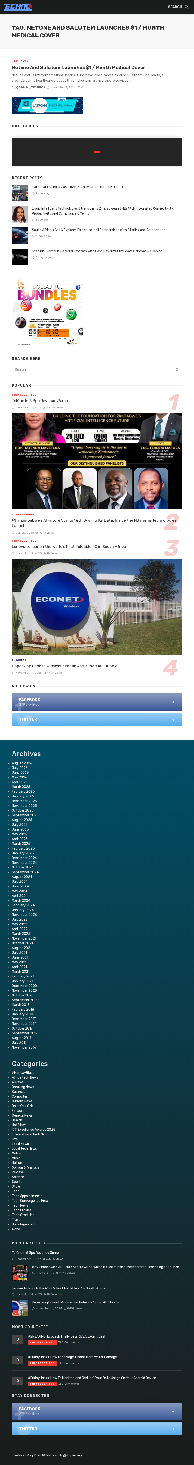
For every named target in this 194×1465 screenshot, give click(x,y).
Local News (20, 1144)
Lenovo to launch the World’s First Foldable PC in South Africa (69, 546)
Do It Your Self (23, 1106)
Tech (15, 1191)
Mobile (16, 1153)
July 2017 (19, 1043)
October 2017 (22, 1028)
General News (22, 1115)
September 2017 (25, 1033)
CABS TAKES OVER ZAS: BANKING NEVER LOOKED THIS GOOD (77, 187)
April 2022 (20, 929)
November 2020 (24, 991)
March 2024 (21, 901)
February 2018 (23, 1010)
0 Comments (70, 1342)
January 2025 (23, 853)
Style (16, 1187)
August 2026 (22, 763)
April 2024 (20, 896)
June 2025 (20, 829)
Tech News (20, 60)
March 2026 (21, 787)
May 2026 (19, 777)
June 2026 (20, 773)
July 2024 (20, 882)
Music (16, 1158)
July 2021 (19, 953)
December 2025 (24, 801)
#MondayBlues (23, 1073)
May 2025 (19, 834)
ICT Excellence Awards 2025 (33, 1130)
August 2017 (21, 1038)
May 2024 (19, 891)
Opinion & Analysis (25, 1168)
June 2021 (20, 957)
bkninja (77, 1455)
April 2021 (19, 967)
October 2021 (22, 943)
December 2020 (24, 986)
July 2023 (20, 920)
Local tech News (24, 1149)
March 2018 (21, 1005)
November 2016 (24, 1047)
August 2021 (21, 948)
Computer (19, 1096)
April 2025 (20, 839)
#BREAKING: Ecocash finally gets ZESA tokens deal (66, 1336)
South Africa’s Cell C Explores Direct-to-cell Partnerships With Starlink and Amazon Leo (98, 230)
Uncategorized (24, 394)
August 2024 (22, 877)
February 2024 (23, 905)
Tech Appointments (27, 1196)
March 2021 (21, 972)
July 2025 (20, 825)
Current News (23, 514)
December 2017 (24, 1019)
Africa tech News (25, 1078)
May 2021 (19, 962)
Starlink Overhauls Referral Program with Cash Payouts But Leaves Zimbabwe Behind (97, 251)
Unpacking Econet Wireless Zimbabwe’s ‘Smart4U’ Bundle (64, 666)
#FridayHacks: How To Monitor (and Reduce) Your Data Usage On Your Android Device (92, 1378)
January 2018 (22, 1014)
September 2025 (25, 815)
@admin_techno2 (30, 87)
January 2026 (23, 796)
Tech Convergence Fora (30, 1201)
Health (17, 1120)
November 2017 (24, 1024)
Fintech (18, 1111)
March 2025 (21, 844)
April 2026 (20, 782)
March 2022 (21, 934)
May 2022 (19, 924)
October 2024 (23, 867)
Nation (17, 1163)
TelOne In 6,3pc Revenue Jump (40, 400)
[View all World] (97, 152)
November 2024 (24, 863)
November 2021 (24, 938)
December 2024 (24, 858)
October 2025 (23, 811)
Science (18, 1177)
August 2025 (22, 820)
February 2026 (23, 792)
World (16, 1229)
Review (17, 1172)
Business (19, 660)
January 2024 (23, 910)
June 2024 (20, 886)
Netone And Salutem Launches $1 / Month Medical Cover (78, 67)
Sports (17, 1182)
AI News (18, 1082)
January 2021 (22, 981)
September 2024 (25, 872)
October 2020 (23, 995)
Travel (16, 1220)
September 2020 (25, 1000)
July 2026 (20, 768)
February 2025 (23, 848)
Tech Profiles (21, 1210)
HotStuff (19, 1125)
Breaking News (23, 1087)
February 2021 (23, 976)
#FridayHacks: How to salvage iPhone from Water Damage (72, 1357)
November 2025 (24, 806)
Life (15, 1139)
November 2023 (24, 915)
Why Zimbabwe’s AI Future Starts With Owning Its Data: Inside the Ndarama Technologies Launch (94, 523)
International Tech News (30, 1134)
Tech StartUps (23, 1215)
